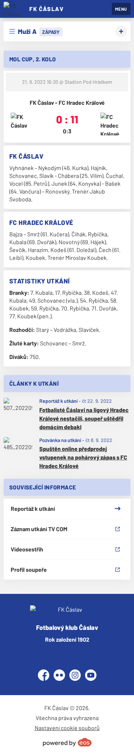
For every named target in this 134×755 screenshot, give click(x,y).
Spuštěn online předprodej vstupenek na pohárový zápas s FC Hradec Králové (83, 457)
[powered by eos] (67, 742)
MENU (121, 8)
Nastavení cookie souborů (67, 727)
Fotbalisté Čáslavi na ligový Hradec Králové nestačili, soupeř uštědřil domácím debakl (84, 418)
